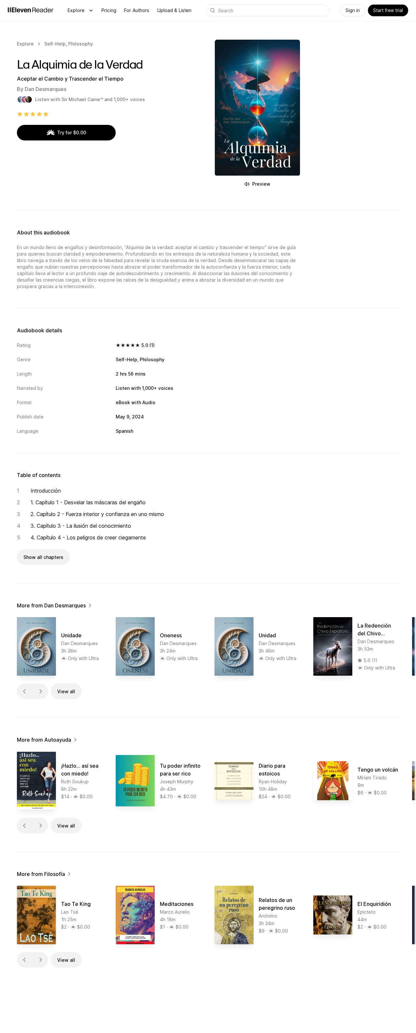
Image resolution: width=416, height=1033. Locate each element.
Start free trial (388, 10)
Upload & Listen (174, 10)
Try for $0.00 (71, 132)
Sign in (352, 10)
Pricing (108, 10)
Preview (261, 184)
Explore (76, 10)
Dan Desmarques (45, 89)
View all (66, 691)
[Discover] (91, 10)
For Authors (137, 10)
